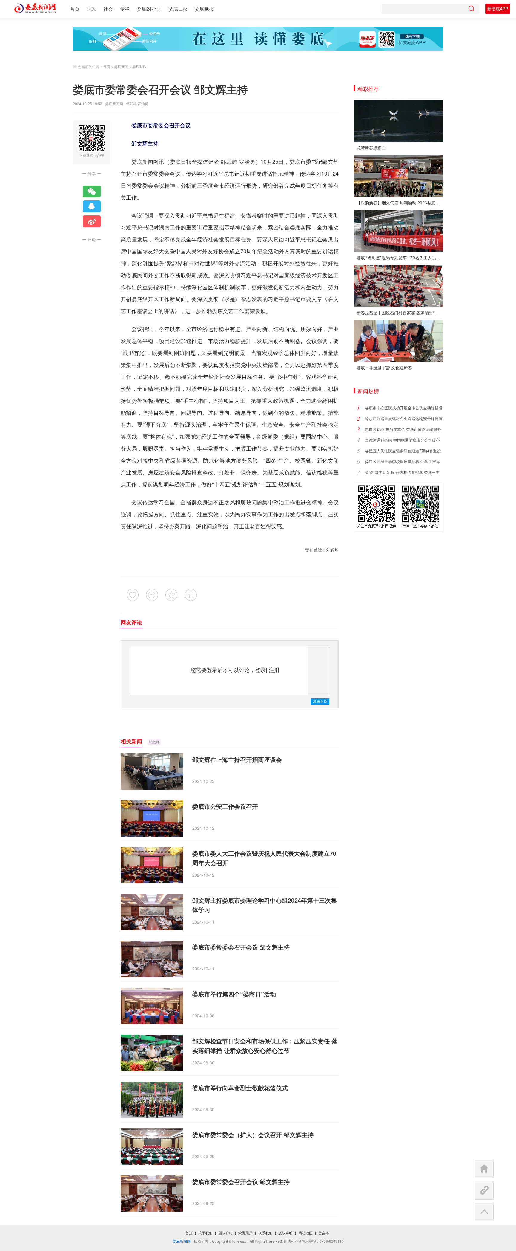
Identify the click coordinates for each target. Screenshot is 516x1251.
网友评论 (131, 622)
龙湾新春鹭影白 (371, 148)
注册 (274, 669)
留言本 (323, 1232)
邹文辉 (154, 741)
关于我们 (205, 1232)
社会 (108, 8)
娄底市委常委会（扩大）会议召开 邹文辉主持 (253, 1134)
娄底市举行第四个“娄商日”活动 (234, 994)
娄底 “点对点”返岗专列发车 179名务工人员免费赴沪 (400, 258)
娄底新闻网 (114, 103)
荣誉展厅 (245, 1232)
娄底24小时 (149, 8)
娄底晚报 (204, 8)
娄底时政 (139, 66)
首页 (74, 8)
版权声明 (285, 1232)
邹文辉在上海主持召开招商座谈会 (237, 759)
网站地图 (305, 1232)
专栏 (125, 8)
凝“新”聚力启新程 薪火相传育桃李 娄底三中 (402, 472)
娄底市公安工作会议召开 (225, 806)
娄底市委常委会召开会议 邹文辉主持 (241, 947)
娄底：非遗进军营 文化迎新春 (384, 367)
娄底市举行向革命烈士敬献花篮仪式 (240, 1087)
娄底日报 (178, 8)
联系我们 (265, 1232)
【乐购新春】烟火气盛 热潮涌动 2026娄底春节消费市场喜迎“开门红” (400, 203)
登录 (260, 669)
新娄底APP (497, 9)
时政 (91, 8)
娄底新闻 (121, 66)
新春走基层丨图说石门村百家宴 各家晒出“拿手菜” (400, 313)
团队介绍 (225, 1232)
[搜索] (471, 9)
